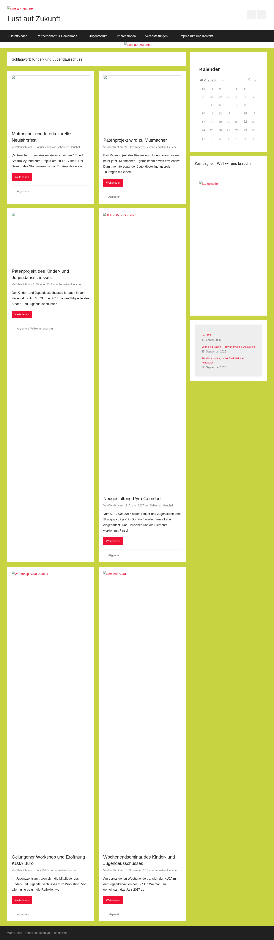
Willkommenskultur (42, 328)
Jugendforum (98, 36)
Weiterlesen (22, 177)
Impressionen (126, 36)
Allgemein (23, 191)
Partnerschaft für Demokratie (57, 36)
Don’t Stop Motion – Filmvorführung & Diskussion (228, 346)
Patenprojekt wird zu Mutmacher (135, 140)
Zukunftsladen (17, 36)
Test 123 (206, 335)
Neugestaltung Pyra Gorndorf (132, 498)
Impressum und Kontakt (196, 36)
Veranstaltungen (156, 36)
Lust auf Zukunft (33, 19)
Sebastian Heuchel (68, 147)
